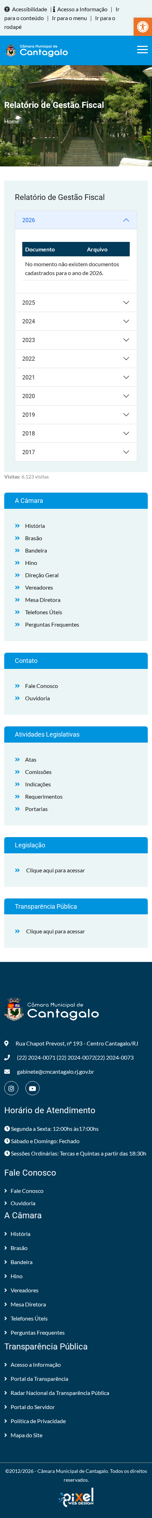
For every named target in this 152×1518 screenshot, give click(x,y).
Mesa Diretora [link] (42, 599)
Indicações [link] (38, 784)
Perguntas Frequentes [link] (52, 624)
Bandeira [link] (36, 550)
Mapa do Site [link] (26, 1435)
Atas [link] (30, 759)
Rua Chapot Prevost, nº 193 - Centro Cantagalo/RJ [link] (77, 1043)
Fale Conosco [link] (41, 685)
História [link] (35, 525)
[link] (143, 27)
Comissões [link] (38, 771)
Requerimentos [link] (44, 796)
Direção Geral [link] (42, 575)
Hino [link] (31, 562)
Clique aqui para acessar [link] (55, 870)
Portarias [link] (36, 808)
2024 (28, 321)
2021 (28, 377)
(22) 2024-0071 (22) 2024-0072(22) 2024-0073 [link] (75, 1057)
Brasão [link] (33, 538)
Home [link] (11, 121)
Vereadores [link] (39, 587)
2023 (28, 340)
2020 (28, 396)
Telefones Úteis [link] (43, 612)
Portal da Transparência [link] (39, 1378)
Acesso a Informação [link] (82, 9)
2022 (28, 358)
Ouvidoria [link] (37, 698)
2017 (28, 452)
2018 (28, 433)
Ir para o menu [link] (69, 17)
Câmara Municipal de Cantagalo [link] (72, 1471)
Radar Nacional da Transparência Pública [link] (60, 1392)
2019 (28, 414)
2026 (28, 220)
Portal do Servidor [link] (33, 1406)
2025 (28, 302)
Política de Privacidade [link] (38, 1421)
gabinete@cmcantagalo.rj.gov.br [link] (55, 1071)
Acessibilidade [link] (29, 9)
